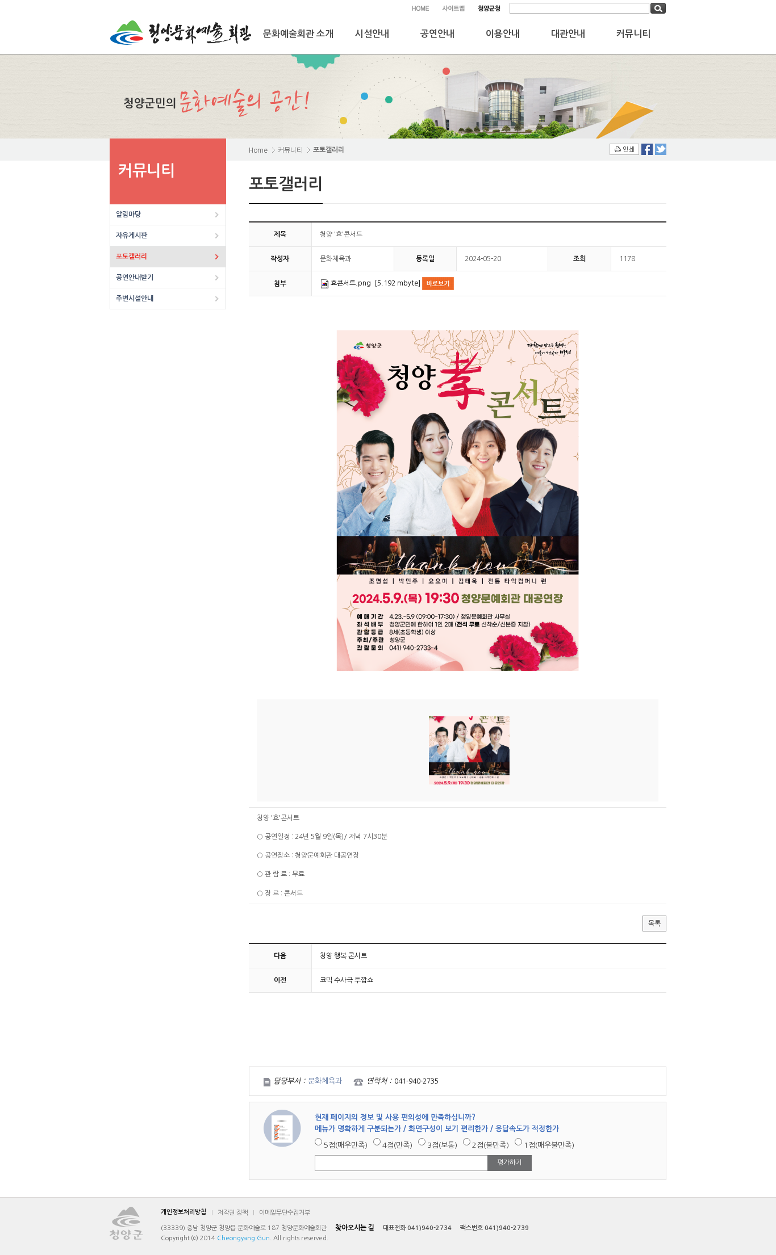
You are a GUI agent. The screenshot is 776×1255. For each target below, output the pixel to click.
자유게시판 (131, 235)
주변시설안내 (134, 298)
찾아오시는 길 (354, 1227)
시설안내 (372, 34)
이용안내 (503, 34)
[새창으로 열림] (438, 283)
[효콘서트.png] (457, 500)
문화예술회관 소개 (298, 34)
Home (258, 150)
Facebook (647, 149)
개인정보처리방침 (183, 1212)
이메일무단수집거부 (284, 1213)
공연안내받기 (134, 277)
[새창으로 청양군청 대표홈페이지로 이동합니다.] (489, 8)
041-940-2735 (416, 1081)
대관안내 (568, 34)
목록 (654, 923)
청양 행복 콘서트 (343, 955)
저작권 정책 (233, 1213)
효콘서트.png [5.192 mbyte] (376, 283)
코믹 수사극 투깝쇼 (346, 980)
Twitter (660, 149)
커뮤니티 (633, 34)
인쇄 (624, 149)
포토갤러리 (131, 256)
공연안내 (437, 34)
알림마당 (128, 214)
